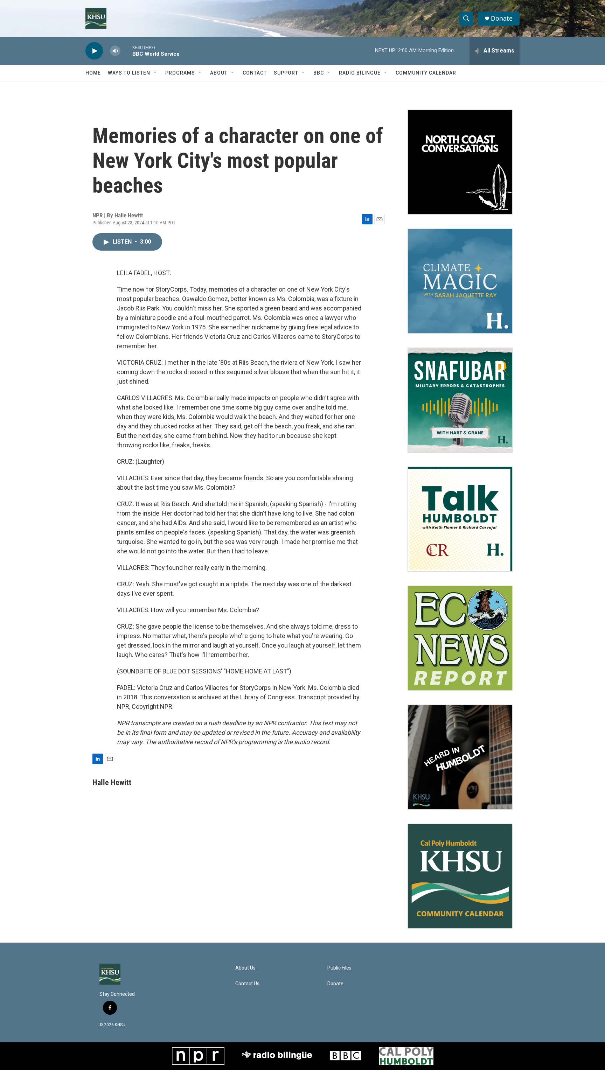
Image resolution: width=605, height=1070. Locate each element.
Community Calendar (426, 73)
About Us (245, 968)
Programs (180, 73)
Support (286, 73)
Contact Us (247, 983)
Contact (255, 73)
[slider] (126, 50)
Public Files (339, 968)
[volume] (115, 51)
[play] (94, 51)
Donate (502, 18)
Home (93, 73)
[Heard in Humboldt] (460, 757)
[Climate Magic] (460, 281)
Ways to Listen (129, 73)
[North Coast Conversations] (460, 162)
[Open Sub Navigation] (155, 73)
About (219, 73)
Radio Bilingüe (360, 73)
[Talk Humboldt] (460, 519)
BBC (318, 73)
